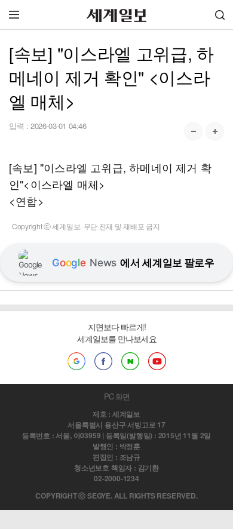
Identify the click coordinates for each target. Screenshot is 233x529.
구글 (76, 361)
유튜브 (157, 361)
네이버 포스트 (130, 361)
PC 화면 (117, 396)
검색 (220, 14)
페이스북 (103, 361)
